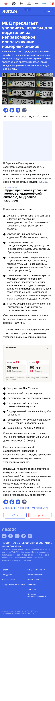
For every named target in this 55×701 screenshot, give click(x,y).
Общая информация (36, 570)
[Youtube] (17, 536)
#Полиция (9, 508)
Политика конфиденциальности (37, 595)
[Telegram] (23, 536)
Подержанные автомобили (13, 584)
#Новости (23, 508)
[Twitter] (10, 536)
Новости (5, 570)
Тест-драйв (7, 575)
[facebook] (11, 110)
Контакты (32, 589)
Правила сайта (34, 579)
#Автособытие (40, 508)
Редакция (32, 584)
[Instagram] (30, 536)
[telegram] (5, 110)
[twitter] (18, 110)
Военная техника (9, 579)
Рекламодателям (35, 575)
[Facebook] (4, 536)
